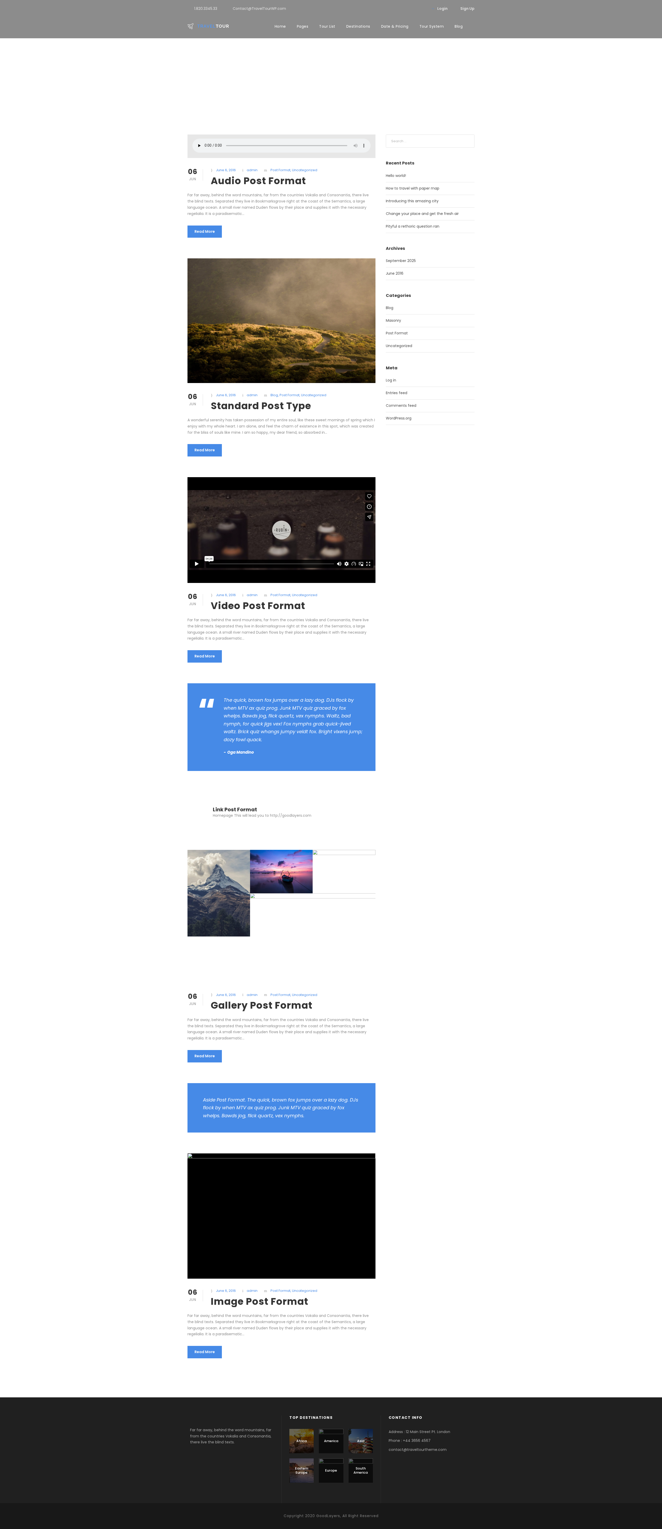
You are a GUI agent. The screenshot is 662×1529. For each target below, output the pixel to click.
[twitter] (422, 8)
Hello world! (396, 175)
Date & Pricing (395, 26)
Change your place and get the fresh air (422, 213)
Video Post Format (258, 605)
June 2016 (394, 273)
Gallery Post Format (261, 1005)
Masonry (393, 320)
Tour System (431, 26)
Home (280, 26)
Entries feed (396, 392)
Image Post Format (259, 1301)
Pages (303, 26)
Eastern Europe (301, 1470)
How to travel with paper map (412, 188)
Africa (301, 1440)
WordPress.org (398, 418)
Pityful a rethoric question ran (412, 226)
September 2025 (401, 260)
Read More (204, 231)
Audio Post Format (258, 181)
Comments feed (401, 405)
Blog (459, 26)
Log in (391, 380)
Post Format (280, 170)
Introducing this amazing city (412, 201)
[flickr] (414, 8)
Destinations (358, 26)
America (331, 1440)
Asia (360, 1440)
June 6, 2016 (226, 170)
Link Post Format (235, 809)
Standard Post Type (261, 406)
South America (360, 1470)
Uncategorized (304, 170)
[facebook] (405, 8)
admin (252, 170)
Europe (331, 1470)
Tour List (327, 26)
